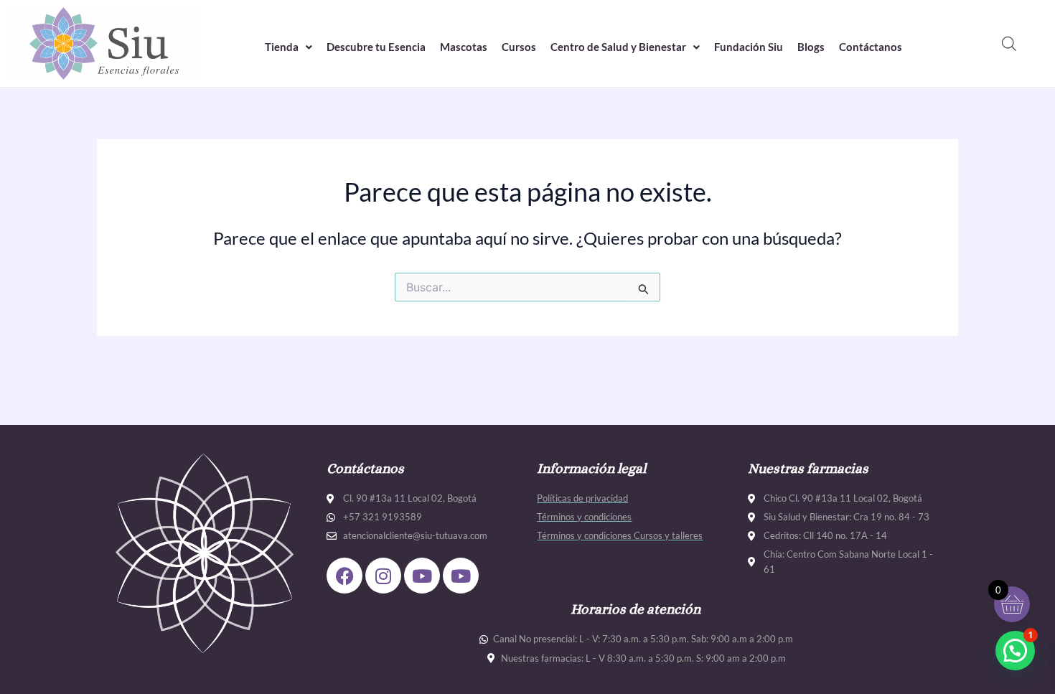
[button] (288, 47)
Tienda (282, 46)
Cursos (519, 46)
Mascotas (463, 46)
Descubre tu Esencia (376, 46)
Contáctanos (870, 46)
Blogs (811, 46)
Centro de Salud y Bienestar (618, 46)
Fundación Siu (748, 46)
